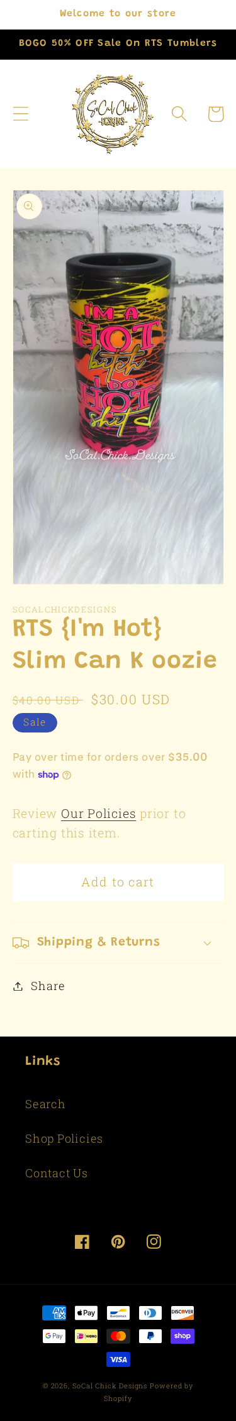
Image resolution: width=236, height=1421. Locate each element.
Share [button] (48, 985)
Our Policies (98, 813)
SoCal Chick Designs (109, 1385)
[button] (20, 114)
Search (45, 1103)
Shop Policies (64, 1138)
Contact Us (56, 1172)
